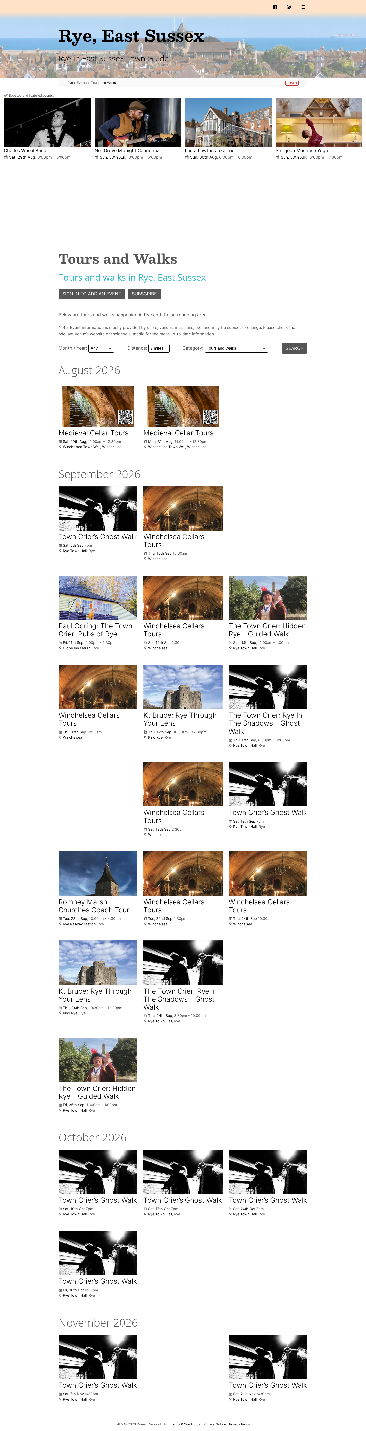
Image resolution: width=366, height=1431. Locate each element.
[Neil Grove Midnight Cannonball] (138, 122)
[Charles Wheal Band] (47, 122)
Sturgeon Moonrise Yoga (302, 150)
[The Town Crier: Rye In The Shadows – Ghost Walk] (268, 687)
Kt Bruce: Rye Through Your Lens (180, 719)
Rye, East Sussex (131, 35)
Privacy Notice (215, 1424)
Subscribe (144, 293)
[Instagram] (289, 7)
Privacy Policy (239, 1424)
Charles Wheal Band (25, 150)
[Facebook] (275, 7)
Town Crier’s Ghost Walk (98, 536)
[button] (303, 7)
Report (292, 82)
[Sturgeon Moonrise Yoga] (319, 122)
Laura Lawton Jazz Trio (210, 150)
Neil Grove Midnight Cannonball (128, 150)
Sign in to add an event (91, 293)
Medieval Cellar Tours (93, 433)
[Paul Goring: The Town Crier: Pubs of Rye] (98, 598)
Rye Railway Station (79, 924)
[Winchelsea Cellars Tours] (182, 508)
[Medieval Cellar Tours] (98, 404)
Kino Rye (155, 737)
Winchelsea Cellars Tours (173, 540)
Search (295, 348)
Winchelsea (111, 447)
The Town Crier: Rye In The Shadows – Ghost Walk (265, 723)
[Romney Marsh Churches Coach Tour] (98, 873)
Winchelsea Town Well (81, 447)
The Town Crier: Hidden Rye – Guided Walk (267, 630)
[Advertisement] (183, 201)
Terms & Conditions (185, 1424)
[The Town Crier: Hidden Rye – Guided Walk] (268, 598)
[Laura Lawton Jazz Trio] (228, 122)
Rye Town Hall (75, 551)
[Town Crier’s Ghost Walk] (98, 508)
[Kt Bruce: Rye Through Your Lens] (182, 687)
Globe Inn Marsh (77, 648)
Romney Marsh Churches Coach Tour (94, 906)
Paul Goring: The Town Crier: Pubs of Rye (95, 630)
